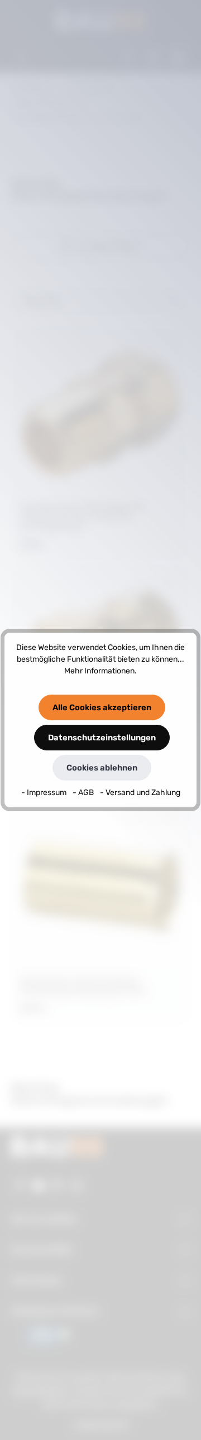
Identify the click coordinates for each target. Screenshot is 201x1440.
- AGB (84, 792)
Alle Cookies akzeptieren (101, 707)
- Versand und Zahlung (140, 792)
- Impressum (44, 792)
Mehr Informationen (99, 671)
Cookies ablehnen (101, 768)
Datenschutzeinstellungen (102, 738)
